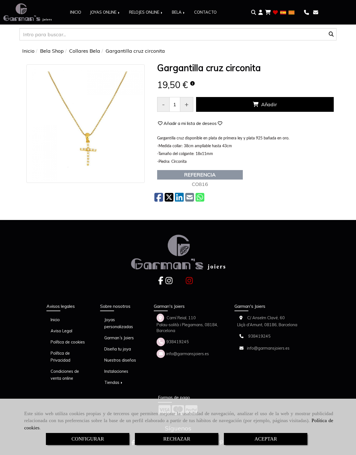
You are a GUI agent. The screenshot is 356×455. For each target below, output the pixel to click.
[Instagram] (168, 282)
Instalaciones (116, 371)
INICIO (75, 12)
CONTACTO (205, 12)
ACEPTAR (265, 439)
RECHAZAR (176, 439)
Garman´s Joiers (119, 337)
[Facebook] (160, 282)
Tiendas (112, 382)
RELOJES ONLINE (144, 12)
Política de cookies (68, 342)
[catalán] (291, 12)
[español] (283, 12)
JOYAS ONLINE (104, 12)
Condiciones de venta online (65, 375)
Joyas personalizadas (118, 323)
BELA (177, 12)
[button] (260, 12)
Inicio (55, 319)
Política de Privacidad (60, 357)
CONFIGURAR (87, 439)
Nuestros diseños (120, 360)
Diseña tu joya (117, 349)
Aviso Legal (61, 330)
